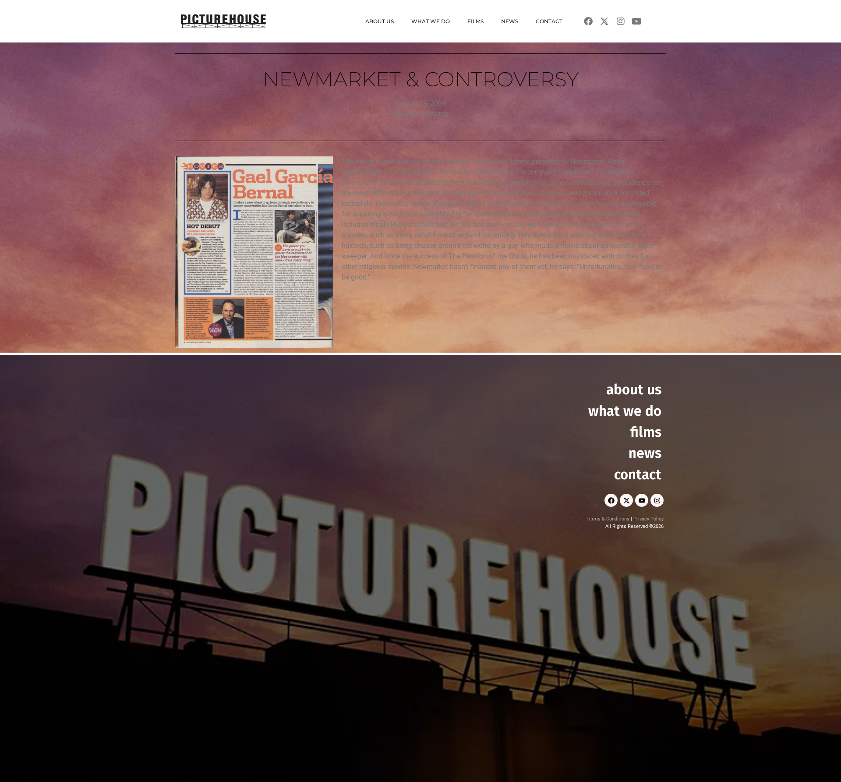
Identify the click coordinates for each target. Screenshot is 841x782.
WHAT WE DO (430, 21)
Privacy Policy (648, 519)
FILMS (475, 21)
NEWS (509, 21)
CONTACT (549, 21)
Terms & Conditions (608, 519)
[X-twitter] (626, 500)
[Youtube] (641, 500)
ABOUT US (379, 21)
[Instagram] (657, 500)
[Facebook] (611, 500)
